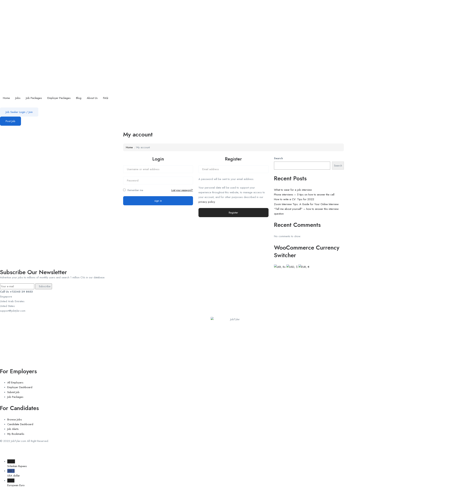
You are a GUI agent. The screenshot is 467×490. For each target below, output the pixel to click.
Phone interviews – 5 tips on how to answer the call (304, 195)
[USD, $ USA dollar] (292, 266)
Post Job (10, 121)
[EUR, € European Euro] (303, 266)
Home (6, 98)
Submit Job (13, 392)
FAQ (105, 98)
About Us (92, 98)
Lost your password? (182, 190)
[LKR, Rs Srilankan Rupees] (279, 266)
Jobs (17, 98)
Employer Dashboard (19, 387)
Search (278, 158)
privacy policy (206, 202)
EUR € (16, 483)
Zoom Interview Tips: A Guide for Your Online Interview (306, 204)
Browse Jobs (14, 420)
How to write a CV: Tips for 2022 (294, 199)
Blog (78, 98)
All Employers (15, 383)
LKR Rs (17, 463)
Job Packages (34, 98)
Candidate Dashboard (20, 424)
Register (233, 213)
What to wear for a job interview (293, 190)
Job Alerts (13, 429)
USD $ (13, 473)
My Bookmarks (15, 434)
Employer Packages (59, 98)
